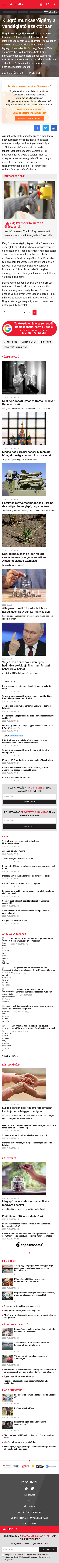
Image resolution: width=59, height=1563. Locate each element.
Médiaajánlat (30, 1506)
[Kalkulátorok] (41, 4)
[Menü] (4, 4)
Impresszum (29, 1495)
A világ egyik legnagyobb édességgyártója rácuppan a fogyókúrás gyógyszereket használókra (33, 1268)
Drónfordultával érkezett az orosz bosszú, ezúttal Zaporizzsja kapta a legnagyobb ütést (25, 768)
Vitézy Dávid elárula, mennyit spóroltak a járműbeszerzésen (20, 842)
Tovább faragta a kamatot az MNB (17, 858)
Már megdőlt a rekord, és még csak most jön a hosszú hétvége (27, 1144)
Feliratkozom (30, 802)
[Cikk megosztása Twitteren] (46, 128)
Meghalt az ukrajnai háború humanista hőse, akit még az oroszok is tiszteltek (27, 453)
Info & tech (9, 1261)
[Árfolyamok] (47, 4)
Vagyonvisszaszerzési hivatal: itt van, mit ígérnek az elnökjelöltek (26, 751)
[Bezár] (56, 1529)
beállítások (42, 1518)
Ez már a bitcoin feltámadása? (16, 777)
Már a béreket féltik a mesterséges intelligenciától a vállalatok (30, 1280)
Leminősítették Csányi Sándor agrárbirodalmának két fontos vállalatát (34, 990)
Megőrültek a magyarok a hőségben (20, 1442)
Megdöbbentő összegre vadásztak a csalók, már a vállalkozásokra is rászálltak (34, 1294)
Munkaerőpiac (29, 342)
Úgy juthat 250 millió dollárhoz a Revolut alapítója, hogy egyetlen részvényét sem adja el (33, 1027)
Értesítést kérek (48, 1550)
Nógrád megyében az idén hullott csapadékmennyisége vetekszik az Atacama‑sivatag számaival (24, 557)
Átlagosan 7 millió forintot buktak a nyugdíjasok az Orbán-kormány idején (26, 610)
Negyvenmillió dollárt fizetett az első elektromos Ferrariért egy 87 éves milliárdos (34, 969)
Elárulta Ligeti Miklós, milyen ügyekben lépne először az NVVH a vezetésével (27, 726)
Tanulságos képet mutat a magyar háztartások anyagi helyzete (26, 707)
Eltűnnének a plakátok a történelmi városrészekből (30, 1423)
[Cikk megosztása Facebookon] (37, 128)
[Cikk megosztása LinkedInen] (54, 128)
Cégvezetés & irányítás (15, 347)
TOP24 (8, 681)
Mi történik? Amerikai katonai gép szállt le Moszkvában (27, 760)
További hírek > (10, 1056)
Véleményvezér (11, 356)
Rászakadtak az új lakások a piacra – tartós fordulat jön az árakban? (29, 717)
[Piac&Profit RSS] (32, 1488)
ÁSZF (30, 1501)
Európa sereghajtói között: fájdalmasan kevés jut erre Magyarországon (27, 1109)
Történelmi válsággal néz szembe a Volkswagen (30, 1357)
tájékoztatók (29, 1518)
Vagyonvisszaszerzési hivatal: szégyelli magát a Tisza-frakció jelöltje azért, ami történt (27, 697)
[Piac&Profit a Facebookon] (26, 1488)
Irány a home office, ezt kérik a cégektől (22, 1311)
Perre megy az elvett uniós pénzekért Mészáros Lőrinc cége (27, 687)
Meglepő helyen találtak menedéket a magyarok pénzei (27, 876)
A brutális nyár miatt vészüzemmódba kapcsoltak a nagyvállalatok (25, 912)
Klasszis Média (29, 1524)
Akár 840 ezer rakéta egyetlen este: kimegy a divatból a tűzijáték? (32, 1007)
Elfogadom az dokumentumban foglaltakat (27, 1557)
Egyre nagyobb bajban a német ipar (19, 1376)
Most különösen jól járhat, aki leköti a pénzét (22, 1216)
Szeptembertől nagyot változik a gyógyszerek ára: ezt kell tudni (28, 867)
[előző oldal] (5, 312)
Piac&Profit (35, 72)
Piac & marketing (12, 1390)
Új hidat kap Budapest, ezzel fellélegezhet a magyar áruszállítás (25, 902)
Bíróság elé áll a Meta (24, 1408)
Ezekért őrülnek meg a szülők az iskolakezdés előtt (35, 1396)
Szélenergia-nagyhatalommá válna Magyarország (25, 1135)
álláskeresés (11, 342)
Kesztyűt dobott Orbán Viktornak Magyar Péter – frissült (28, 402)
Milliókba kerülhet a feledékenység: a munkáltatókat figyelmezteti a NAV (26, 1225)
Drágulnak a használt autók (14, 921)
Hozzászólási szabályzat (29, 1512)
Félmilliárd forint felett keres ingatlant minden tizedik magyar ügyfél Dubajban (32, 939)
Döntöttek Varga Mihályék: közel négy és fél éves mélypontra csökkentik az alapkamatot (24, 741)
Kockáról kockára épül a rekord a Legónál (21, 883)
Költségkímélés (11, 1064)
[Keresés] (54, 4)
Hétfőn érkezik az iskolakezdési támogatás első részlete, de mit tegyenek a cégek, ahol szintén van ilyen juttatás (28, 1235)
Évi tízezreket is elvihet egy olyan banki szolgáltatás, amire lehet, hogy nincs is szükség (29, 1126)
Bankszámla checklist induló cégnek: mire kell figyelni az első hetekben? (28, 892)
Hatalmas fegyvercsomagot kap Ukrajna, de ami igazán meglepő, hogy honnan (28, 504)
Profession (45, 342)
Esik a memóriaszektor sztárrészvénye (22, 1306)
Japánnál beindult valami (13, 851)
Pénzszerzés (10, 1158)
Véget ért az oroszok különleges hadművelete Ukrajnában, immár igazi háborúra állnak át (26, 665)
